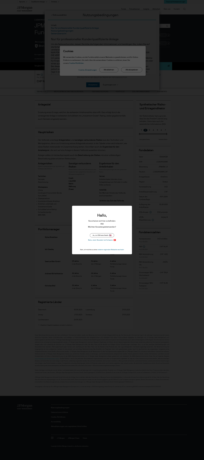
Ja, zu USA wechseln (100, 235)
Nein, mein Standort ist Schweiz (100, 240)
